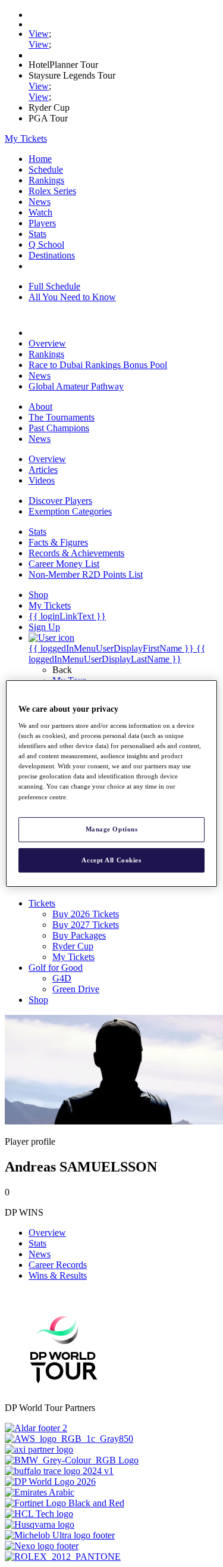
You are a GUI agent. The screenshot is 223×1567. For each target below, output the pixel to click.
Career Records (58, 1265)
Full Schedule (54, 286)
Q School (46, 244)
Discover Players (60, 501)
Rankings (46, 180)
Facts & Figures (58, 542)
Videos (42, 480)
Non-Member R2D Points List (86, 574)
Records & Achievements (76, 553)
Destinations (52, 255)
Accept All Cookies (111, 860)
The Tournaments (62, 417)
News (40, 202)
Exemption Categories (70, 511)
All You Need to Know (72, 297)
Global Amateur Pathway (76, 386)
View (39, 34)
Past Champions (59, 428)
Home (40, 159)
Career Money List (64, 564)
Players (42, 223)
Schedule (46, 169)
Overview (47, 343)
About (40, 406)
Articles (43, 470)
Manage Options (112, 829)
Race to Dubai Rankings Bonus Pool (98, 365)
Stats (37, 234)
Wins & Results (58, 1275)
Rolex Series (52, 191)
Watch (40, 212)
